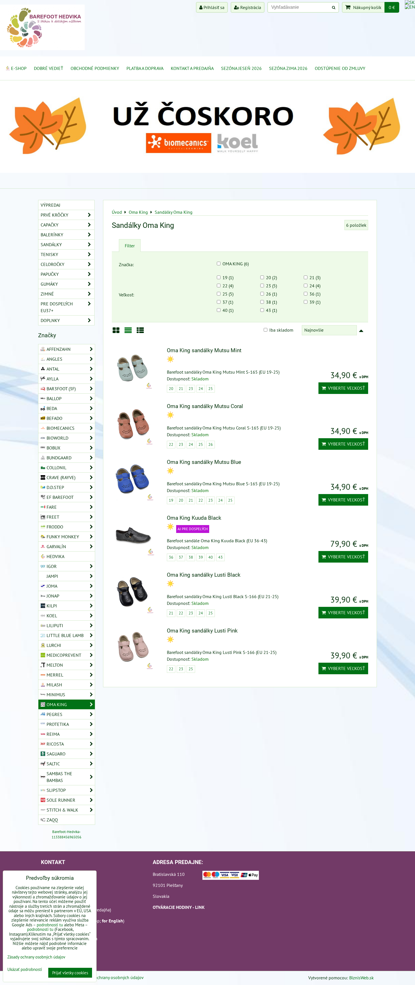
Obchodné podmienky (95, 68)
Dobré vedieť (48, 68)
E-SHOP (19, 68)
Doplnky (50, 320)
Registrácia (250, 7)
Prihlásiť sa (213, 7)
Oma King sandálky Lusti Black (204, 575)
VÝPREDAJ (50, 205)
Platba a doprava (144, 68)
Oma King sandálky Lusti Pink (202, 630)
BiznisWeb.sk (361, 977)
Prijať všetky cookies (70, 972)
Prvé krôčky (54, 215)
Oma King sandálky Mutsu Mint (204, 350)
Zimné (47, 294)
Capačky (49, 225)
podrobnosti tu (50, 924)
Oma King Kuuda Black (194, 518)
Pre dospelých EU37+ (57, 307)
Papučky (50, 274)
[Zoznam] (128, 332)
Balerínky (52, 234)
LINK (200, 907)
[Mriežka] (116, 332)
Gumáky (49, 284)
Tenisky (49, 254)
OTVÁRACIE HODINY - (174, 907)
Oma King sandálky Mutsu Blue (204, 462)
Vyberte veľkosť (345, 388)
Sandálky (51, 244)
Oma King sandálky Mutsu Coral (205, 406)
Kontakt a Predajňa (192, 68)
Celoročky (52, 264)
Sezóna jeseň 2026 (241, 68)
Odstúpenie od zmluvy (340, 68)
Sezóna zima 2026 (288, 68)
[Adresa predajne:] (230, 876)
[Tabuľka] (140, 332)
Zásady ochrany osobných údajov (112, 977)
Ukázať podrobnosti (24, 969)
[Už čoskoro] (207, 171)
